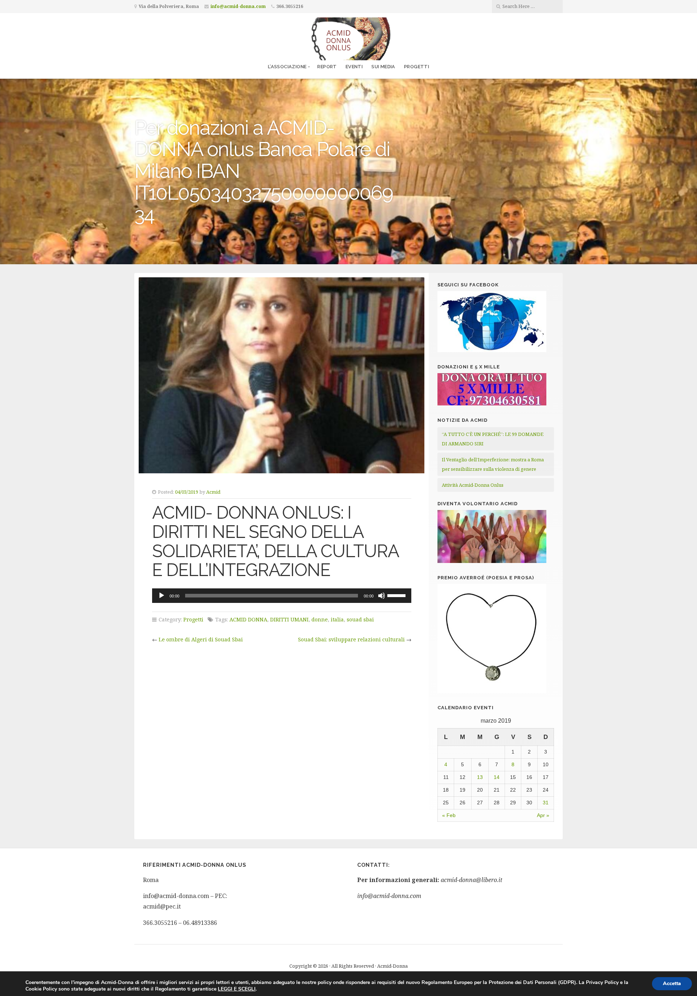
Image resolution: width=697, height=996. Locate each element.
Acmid (213, 492)
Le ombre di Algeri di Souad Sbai (201, 639)
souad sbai (360, 619)
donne (319, 619)
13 (480, 777)
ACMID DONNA (248, 619)
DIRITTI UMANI (289, 619)
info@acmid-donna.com (238, 6)
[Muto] (381, 595)
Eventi (354, 66)
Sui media (383, 66)
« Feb (449, 815)
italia (337, 619)
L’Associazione (287, 66)
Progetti (416, 66)
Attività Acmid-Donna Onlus (473, 485)
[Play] (161, 595)
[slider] (397, 594)
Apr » (543, 815)
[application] (281, 595)
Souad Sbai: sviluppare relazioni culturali (351, 639)
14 (497, 777)
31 (546, 802)
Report (327, 66)
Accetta (672, 983)
